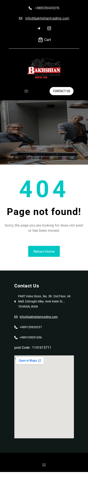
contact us (61, 91)
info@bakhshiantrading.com (47, 18)
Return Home (44, 251)
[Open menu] (26, 91)
